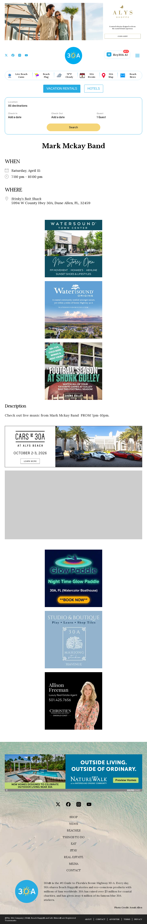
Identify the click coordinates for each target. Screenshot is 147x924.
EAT (73, 843)
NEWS (73, 824)
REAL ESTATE (73, 857)
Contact (73, 870)
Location (13, 102)
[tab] (61, 89)
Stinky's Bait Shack (26, 199)
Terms (127, 919)
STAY (73, 850)
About (88, 919)
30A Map (111, 75)
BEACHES (73, 830)
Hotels (93, 88)
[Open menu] (137, 55)
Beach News (133, 75)
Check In (12, 113)
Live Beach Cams (21, 75)
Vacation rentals (62, 88)
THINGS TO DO (73, 837)
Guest (100, 113)
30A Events (91, 75)
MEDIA (73, 864)
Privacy (138, 919)
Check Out (57, 113)
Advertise (114, 919)
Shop (73, 817)
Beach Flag (46, 75)
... (30, 117)
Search (73, 127)
